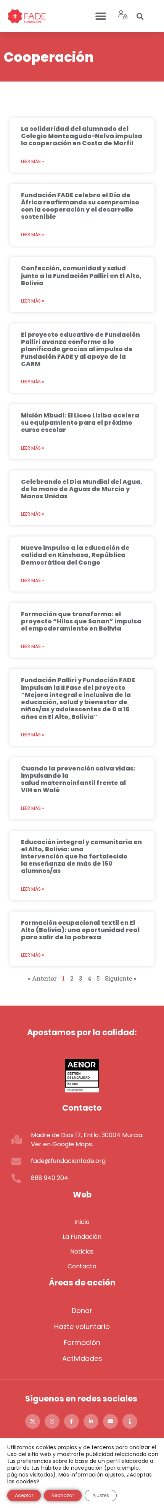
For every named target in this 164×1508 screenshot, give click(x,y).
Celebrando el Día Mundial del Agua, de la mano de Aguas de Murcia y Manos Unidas (81, 489)
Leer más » (32, 161)
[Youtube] (110, 1421)
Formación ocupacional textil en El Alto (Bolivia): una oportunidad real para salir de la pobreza (80, 930)
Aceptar (24, 1495)
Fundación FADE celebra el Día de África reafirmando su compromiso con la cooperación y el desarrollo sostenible (80, 206)
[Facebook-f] (71, 1421)
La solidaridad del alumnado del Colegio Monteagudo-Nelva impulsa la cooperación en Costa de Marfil (81, 136)
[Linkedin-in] (91, 1421)
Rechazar (62, 1495)
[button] (100, 16)
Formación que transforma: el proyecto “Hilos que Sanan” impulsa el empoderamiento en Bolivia (81, 621)
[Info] (129, 1421)
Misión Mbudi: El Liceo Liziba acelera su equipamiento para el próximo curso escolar (80, 422)
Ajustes (100, 1495)
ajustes (114, 1474)
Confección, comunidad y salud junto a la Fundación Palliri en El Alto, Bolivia (81, 275)
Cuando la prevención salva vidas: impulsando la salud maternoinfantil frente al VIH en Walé (78, 779)
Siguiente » (120, 978)
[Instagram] (52, 1421)
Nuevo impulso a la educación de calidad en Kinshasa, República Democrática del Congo (75, 554)
